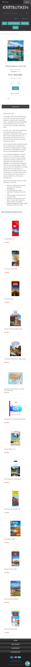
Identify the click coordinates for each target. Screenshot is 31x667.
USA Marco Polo (8, 299)
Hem (3, 34)
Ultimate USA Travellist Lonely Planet (14, 419)
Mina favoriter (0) (14, 23)
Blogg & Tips (8, 6)
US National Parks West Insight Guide (15, 359)
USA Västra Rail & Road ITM (12, 509)
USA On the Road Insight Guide (13, 329)
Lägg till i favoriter (15, 93)
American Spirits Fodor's (11, 599)
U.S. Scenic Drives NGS (10, 269)
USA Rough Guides (9, 539)
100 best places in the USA (11, 34)
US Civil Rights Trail (9, 449)
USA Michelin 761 (9, 239)
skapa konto (25, 18)
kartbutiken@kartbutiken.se (15, 661)
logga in (16, 18)
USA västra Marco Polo (10, 629)
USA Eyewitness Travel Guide (12, 479)
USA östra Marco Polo (10, 569)
